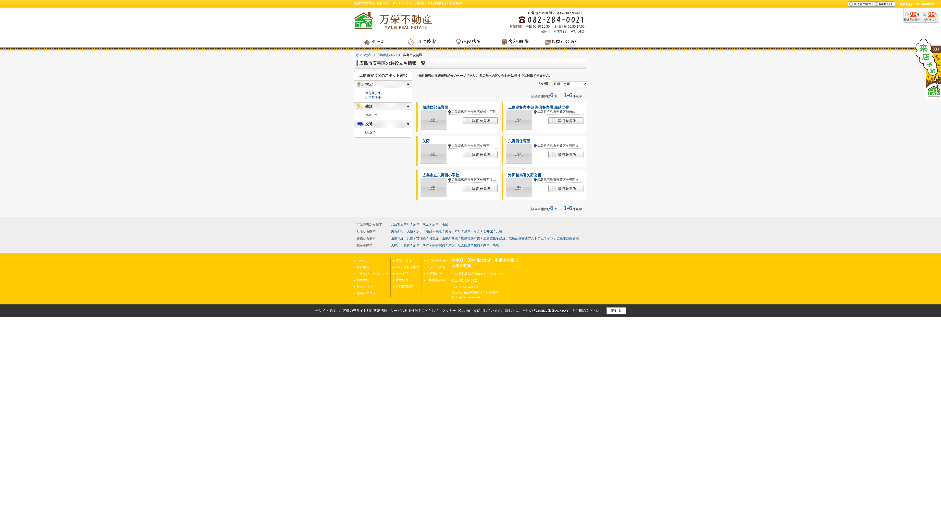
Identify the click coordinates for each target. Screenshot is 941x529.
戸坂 (451, 245)
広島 (416, 245)
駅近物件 (402, 280)
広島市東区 (421, 224)
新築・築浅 (404, 261)
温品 (429, 231)
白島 (486, 245)
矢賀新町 (397, 231)
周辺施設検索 (436, 280)
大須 (410, 231)
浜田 (419, 231)
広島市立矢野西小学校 (440, 175)
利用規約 (363, 280)
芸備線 (421, 238)
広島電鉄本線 (470, 238)
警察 (368, 115)
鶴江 (438, 231)
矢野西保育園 (519, 141)
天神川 (395, 245)
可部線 (434, 238)
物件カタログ (366, 293)
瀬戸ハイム (472, 231)
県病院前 (438, 245)
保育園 (370, 93)
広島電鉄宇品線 (494, 238)
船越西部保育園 (435, 107)
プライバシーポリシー (372, 274)
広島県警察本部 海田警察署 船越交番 (538, 107)
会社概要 (363, 267)
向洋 (426, 245)
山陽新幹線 (450, 238)
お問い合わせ (436, 261)
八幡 (499, 231)
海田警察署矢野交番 (524, 175)
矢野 (426, 141)
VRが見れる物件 (407, 267)
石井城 (488, 231)
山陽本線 (397, 238)
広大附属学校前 (469, 245)
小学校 (370, 97)
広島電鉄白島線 (568, 238)
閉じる (616, 311)
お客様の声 (435, 274)
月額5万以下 (404, 287)
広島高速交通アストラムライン (531, 238)
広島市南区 (440, 224)
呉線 (410, 238)
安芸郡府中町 (400, 224)
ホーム (361, 261)
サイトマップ (366, 287)
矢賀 (448, 231)
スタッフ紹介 (436, 267)
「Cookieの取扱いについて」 (552, 311)
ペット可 (402, 274)
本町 (458, 231)
